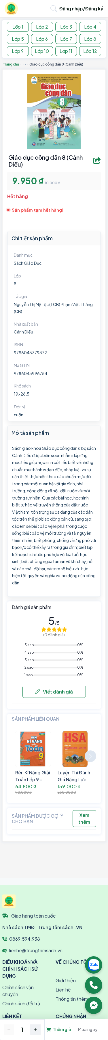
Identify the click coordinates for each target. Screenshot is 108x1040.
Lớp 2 (42, 27)
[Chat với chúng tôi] (93, 1005)
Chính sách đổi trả (21, 1003)
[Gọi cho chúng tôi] (93, 985)
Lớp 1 (17, 27)
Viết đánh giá (57, 692)
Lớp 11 (66, 51)
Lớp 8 (90, 39)
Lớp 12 (90, 51)
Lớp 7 (66, 39)
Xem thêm (84, 818)
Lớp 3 (66, 27)
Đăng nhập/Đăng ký (81, 8)
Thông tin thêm (72, 999)
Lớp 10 (42, 51)
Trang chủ (11, 64)
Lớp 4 (90, 27)
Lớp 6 (42, 39)
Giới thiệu (66, 980)
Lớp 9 (18, 51)
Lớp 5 (18, 39)
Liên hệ (63, 990)
